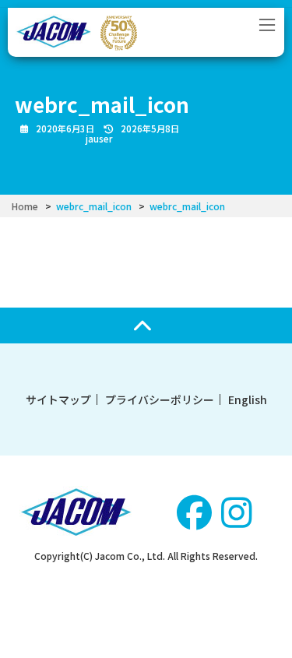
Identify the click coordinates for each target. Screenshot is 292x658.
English (247, 399)
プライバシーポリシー (159, 399)
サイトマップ (58, 399)
